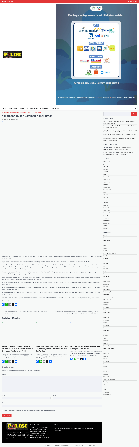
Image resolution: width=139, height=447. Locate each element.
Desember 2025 (107, 182)
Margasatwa (106, 330)
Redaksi (47, 445)
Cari (134, 114)
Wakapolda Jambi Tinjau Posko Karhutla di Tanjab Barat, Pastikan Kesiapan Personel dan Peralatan (52, 348)
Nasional (105, 333)
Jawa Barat (106, 284)
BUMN (105, 250)
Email (55, 395)
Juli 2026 (105, 164)
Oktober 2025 (106, 187)
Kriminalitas (44, 108)
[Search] (136, 108)
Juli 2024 (105, 226)
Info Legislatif (106, 276)
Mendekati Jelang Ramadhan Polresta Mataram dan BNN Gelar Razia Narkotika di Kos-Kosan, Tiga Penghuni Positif (17, 348)
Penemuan (106, 353)
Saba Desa (105, 374)
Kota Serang (106, 317)
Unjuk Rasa (106, 392)
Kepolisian (105, 304)
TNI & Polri (105, 387)
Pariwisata (106, 343)
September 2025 (107, 190)
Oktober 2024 (106, 218)
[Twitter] (126, 1)
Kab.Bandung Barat (108, 292)
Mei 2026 (105, 169)
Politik (104, 364)
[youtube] (136, 1)
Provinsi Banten (107, 369)
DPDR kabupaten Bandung (109, 253)
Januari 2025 (106, 210)
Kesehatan (106, 307)
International (106, 281)
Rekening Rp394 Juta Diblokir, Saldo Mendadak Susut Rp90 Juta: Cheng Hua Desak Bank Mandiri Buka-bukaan (120, 131)
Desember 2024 (107, 213)
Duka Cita (105, 256)
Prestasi (105, 366)
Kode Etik (92, 445)
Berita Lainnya (54, 108)
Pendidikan (106, 351)
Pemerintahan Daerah (22, 112)
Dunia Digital (106, 258)
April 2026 (105, 172)
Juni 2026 (105, 166)
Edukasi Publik (106, 261)
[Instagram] (133, 1)
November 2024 (107, 215)
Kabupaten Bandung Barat (109, 297)
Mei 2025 (105, 200)
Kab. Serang (106, 286)
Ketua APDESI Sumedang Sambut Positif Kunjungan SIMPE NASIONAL (85, 347)
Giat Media (106, 268)
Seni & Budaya (106, 376)
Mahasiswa (106, 328)
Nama (4, 395)
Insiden (105, 279)
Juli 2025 (105, 195)
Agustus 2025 (106, 192)
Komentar (5, 374)
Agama (105, 235)
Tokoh (104, 389)
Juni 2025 (105, 197)
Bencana (105, 238)
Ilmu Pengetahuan (32, 108)
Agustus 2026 (106, 161)
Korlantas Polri (106, 312)
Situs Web (4, 403)
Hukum (105, 271)
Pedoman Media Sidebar (62, 445)
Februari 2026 (106, 177)
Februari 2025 (106, 208)
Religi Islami (106, 371)
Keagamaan (106, 302)
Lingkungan (12, 112)
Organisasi (106, 340)
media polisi (5, 119)
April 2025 (105, 202)
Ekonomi (105, 263)
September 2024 (107, 220)
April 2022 (105, 228)
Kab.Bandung (106, 289)
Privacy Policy (79, 445)
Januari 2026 (106, 179)
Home (4, 108)
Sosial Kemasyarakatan (34, 112)
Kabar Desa (106, 294)
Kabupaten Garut (107, 299)
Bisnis (104, 245)
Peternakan (106, 361)
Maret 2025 (106, 205)
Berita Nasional (107, 243)
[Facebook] (128, 1)
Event (104, 266)
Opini (104, 338)
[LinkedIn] (131, 1)
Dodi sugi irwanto (107, 152)
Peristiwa (105, 356)
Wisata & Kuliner (107, 394)
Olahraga (105, 335)
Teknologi (105, 382)
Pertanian (105, 358)
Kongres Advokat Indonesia (109, 310)
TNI (104, 384)
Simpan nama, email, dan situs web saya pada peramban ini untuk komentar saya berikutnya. (29, 411)
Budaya (22, 108)
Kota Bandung (106, 315)
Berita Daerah (13, 108)
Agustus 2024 (106, 223)
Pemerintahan (106, 346)
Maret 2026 (106, 174)
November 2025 (107, 184)
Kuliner (105, 322)
